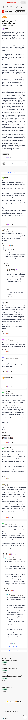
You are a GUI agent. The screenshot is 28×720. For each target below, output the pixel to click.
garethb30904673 (10, 557)
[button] (2, 3)
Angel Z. (6, 177)
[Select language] (19, 3)
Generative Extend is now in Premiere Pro (11, 683)
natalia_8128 (7, 391)
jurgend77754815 (10, 249)
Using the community (7, 711)
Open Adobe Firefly (21, 11)
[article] (14, 200)
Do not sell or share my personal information (11, 715)
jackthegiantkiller (8, 484)
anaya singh (7, 339)
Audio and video (6, 154)
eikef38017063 (7, 357)
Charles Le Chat (7, 447)
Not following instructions (7, 687)
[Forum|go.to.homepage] (10, 3)
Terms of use (14, 711)
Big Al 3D (6, 522)
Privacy (18, 711)
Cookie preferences (6, 713)
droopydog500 (12, 269)
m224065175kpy (7, 28)
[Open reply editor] (14, 163)
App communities (10, 6)
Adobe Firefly (18, 6)
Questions (5, 7)
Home (4, 6)
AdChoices (6, 718)
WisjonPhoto (7, 229)
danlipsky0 (6, 302)
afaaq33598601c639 (8, 377)
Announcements (5, 685)
